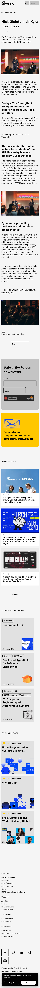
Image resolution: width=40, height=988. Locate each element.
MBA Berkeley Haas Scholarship (13, 892)
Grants (3, 889)
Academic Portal (7, 910)
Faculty (4, 904)
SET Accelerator (7, 919)
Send (7, 391)
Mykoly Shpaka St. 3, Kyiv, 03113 (14, 968)
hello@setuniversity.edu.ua (11, 971)
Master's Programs (8, 877)
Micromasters (6, 880)
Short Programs (7, 883)
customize (7, 977)
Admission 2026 (7, 886)
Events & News (10, 12)
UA (26, 4)
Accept (28, 983)
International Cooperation (10, 933)
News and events (7, 907)
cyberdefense (20, 334)
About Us (4, 901)
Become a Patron (7, 936)
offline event (10, 334)
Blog (3, 334)
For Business (6, 930)
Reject (11, 983)
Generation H (6, 922)
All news (15, 594)
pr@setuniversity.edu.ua (18, 438)
